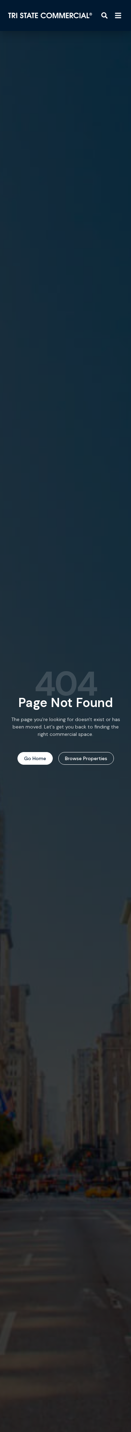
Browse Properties (86, 758)
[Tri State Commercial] (50, 15)
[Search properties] (104, 15)
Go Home (35, 758)
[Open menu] (118, 15)
